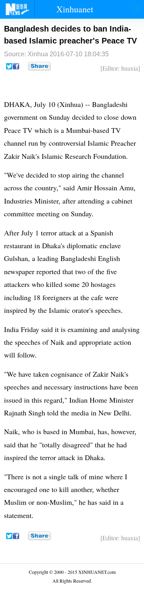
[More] (39, 66)
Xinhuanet (74, 9)
